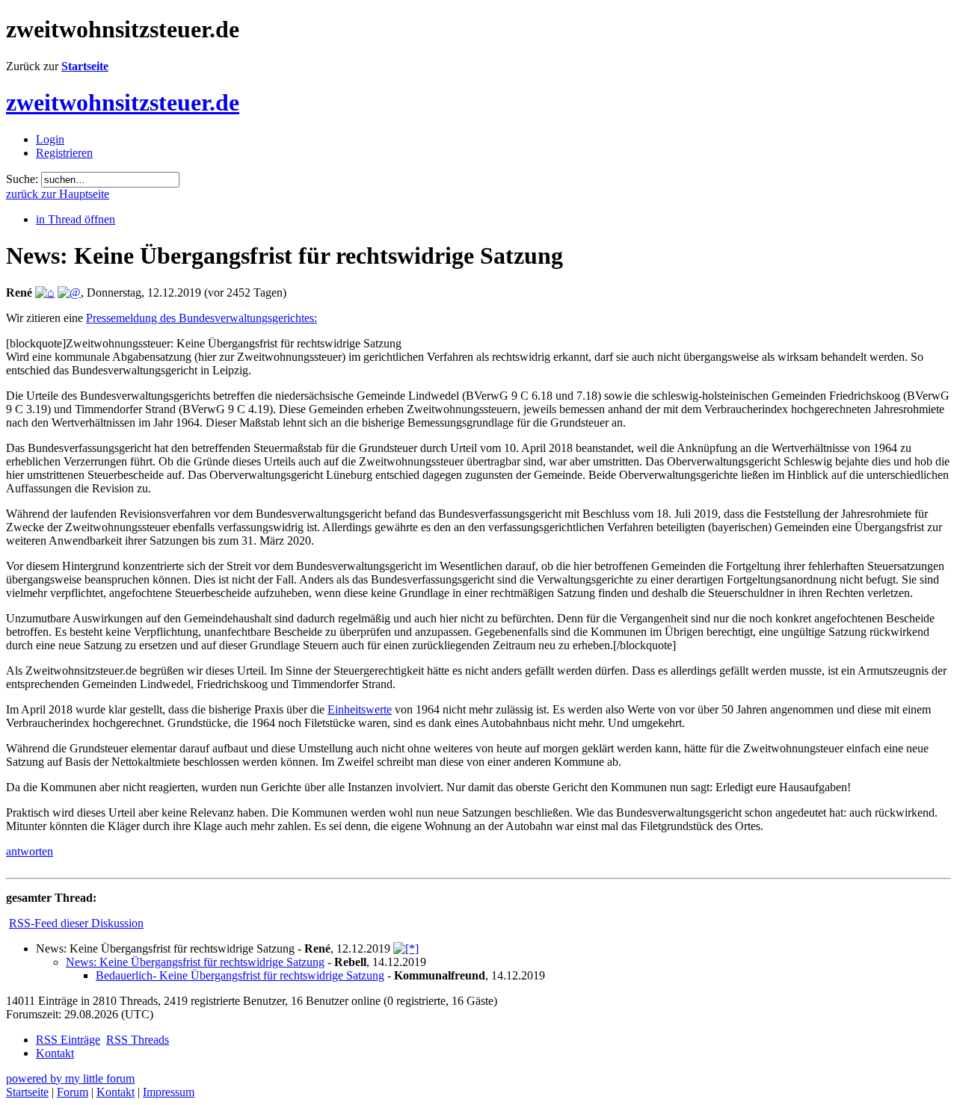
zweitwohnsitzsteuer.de (122, 102)
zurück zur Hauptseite (57, 194)
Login (50, 139)
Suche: (22, 179)
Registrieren (64, 152)
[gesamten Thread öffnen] (406, 948)
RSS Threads (137, 1039)
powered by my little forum (70, 1078)
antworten (29, 851)
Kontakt (55, 1053)
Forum (72, 1092)
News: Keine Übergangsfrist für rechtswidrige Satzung (195, 962)
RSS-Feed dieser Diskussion (76, 923)
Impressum (168, 1092)
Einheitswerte (359, 709)
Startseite (84, 66)
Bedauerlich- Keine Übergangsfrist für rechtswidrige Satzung (240, 975)
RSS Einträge (68, 1039)
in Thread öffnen (75, 219)
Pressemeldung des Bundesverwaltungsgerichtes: (201, 318)
